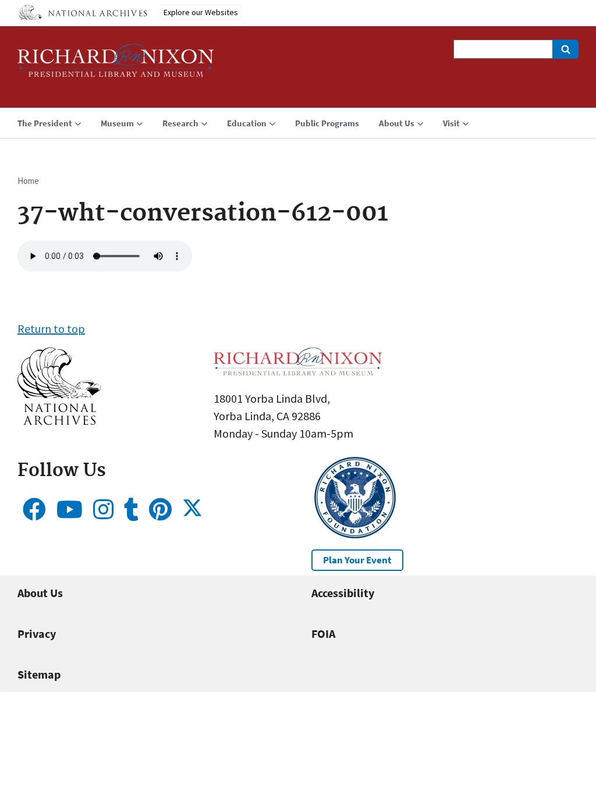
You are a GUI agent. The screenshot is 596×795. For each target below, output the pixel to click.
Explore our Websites (201, 12)
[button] (59, 420)
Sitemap (39, 674)
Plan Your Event (357, 559)
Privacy (36, 633)
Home (28, 180)
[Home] (115, 65)
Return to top (51, 328)
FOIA (323, 633)
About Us (40, 592)
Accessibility (342, 592)
